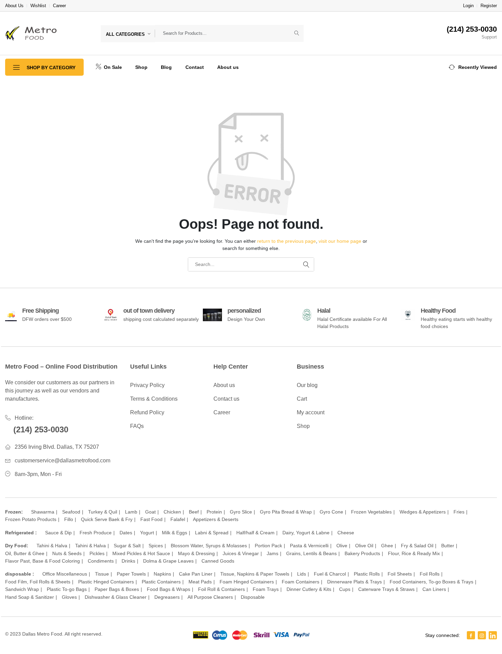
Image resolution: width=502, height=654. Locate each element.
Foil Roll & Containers (221, 589)
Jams (272, 553)
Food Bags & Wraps (168, 589)
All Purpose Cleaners (210, 597)
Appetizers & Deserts (215, 519)
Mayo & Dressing (196, 553)
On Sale (112, 67)
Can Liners (434, 589)
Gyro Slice (241, 512)
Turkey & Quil (102, 512)
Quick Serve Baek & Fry (107, 519)
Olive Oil (364, 545)
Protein (214, 512)
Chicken (172, 512)
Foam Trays (266, 589)
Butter (447, 545)
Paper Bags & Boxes (117, 589)
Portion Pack (268, 545)
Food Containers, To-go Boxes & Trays (431, 581)
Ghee (387, 545)
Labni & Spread (211, 532)
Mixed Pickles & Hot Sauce (141, 553)
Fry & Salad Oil (417, 545)
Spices (156, 545)
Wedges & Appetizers (423, 512)
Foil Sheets (400, 574)
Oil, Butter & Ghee (24, 553)
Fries (459, 512)
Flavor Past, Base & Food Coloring (42, 561)
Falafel (177, 519)
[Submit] (297, 33)
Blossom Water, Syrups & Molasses (209, 545)
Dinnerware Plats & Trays (354, 581)
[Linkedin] (493, 635)
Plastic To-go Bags (67, 589)
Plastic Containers (161, 581)
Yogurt (147, 532)
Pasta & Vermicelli (309, 545)
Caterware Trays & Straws (386, 589)
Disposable (253, 597)
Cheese (345, 532)
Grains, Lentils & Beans (311, 553)
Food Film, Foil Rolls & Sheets (37, 581)
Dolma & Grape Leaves (168, 561)
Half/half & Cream (255, 532)
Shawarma (42, 512)
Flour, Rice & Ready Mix (414, 553)
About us (228, 67)
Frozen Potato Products (30, 519)
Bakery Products (362, 553)
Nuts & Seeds (67, 553)
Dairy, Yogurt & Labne (306, 532)
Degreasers (167, 597)
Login (468, 5)
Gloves (69, 597)
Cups (344, 589)
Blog (166, 67)
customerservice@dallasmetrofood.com (62, 460)
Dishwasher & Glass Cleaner (116, 597)
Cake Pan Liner (195, 574)
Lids (301, 574)
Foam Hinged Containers (247, 581)
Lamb (131, 512)
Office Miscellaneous (64, 574)
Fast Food (151, 519)
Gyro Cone (331, 512)
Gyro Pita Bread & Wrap (286, 512)
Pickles (96, 553)
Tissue (102, 574)
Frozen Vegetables (371, 512)
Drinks (128, 561)
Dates (126, 532)
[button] (473, 67)
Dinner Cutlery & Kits (309, 589)
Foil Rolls (430, 574)
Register (488, 5)
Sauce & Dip (58, 532)
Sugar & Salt (127, 545)
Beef (194, 512)
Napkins (162, 574)
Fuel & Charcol (330, 574)
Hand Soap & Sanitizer (29, 597)
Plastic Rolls (367, 574)
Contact (194, 67)
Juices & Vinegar (241, 553)
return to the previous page (286, 241)
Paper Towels (131, 574)
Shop (141, 67)
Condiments (101, 561)
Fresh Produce (96, 532)
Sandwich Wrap (22, 589)
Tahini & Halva (52, 545)
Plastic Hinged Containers (106, 581)
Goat (150, 512)
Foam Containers (300, 581)
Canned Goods (217, 561)
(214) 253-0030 (40, 429)
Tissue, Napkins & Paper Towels (254, 574)
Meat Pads (200, 581)
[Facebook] (471, 635)
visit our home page (340, 241)
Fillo (68, 519)
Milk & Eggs (174, 532)
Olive (341, 545)
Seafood (71, 512)
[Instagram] (482, 635)
